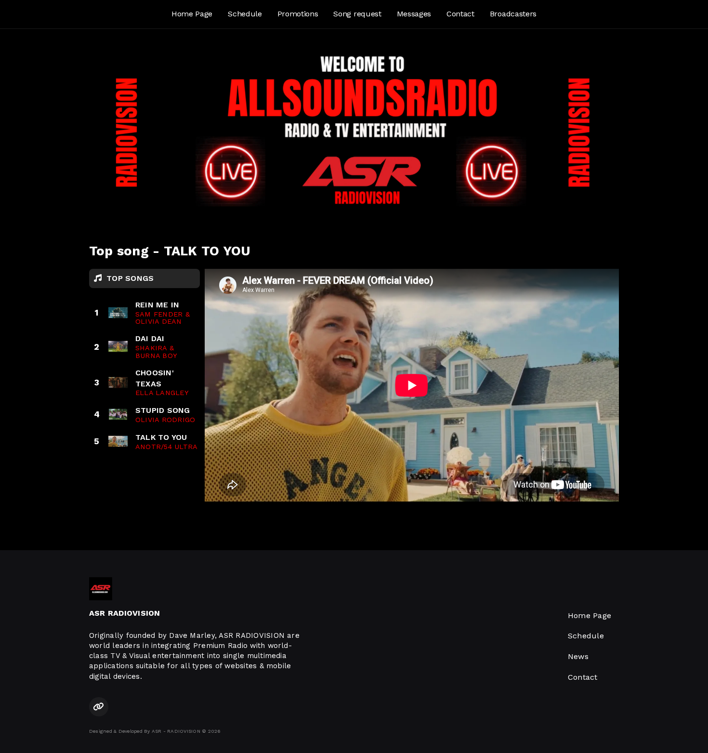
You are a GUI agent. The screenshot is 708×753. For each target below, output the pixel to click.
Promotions (297, 13)
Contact (460, 13)
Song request (357, 13)
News (578, 656)
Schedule (245, 13)
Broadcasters (513, 13)
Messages (414, 13)
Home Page (191, 13)
